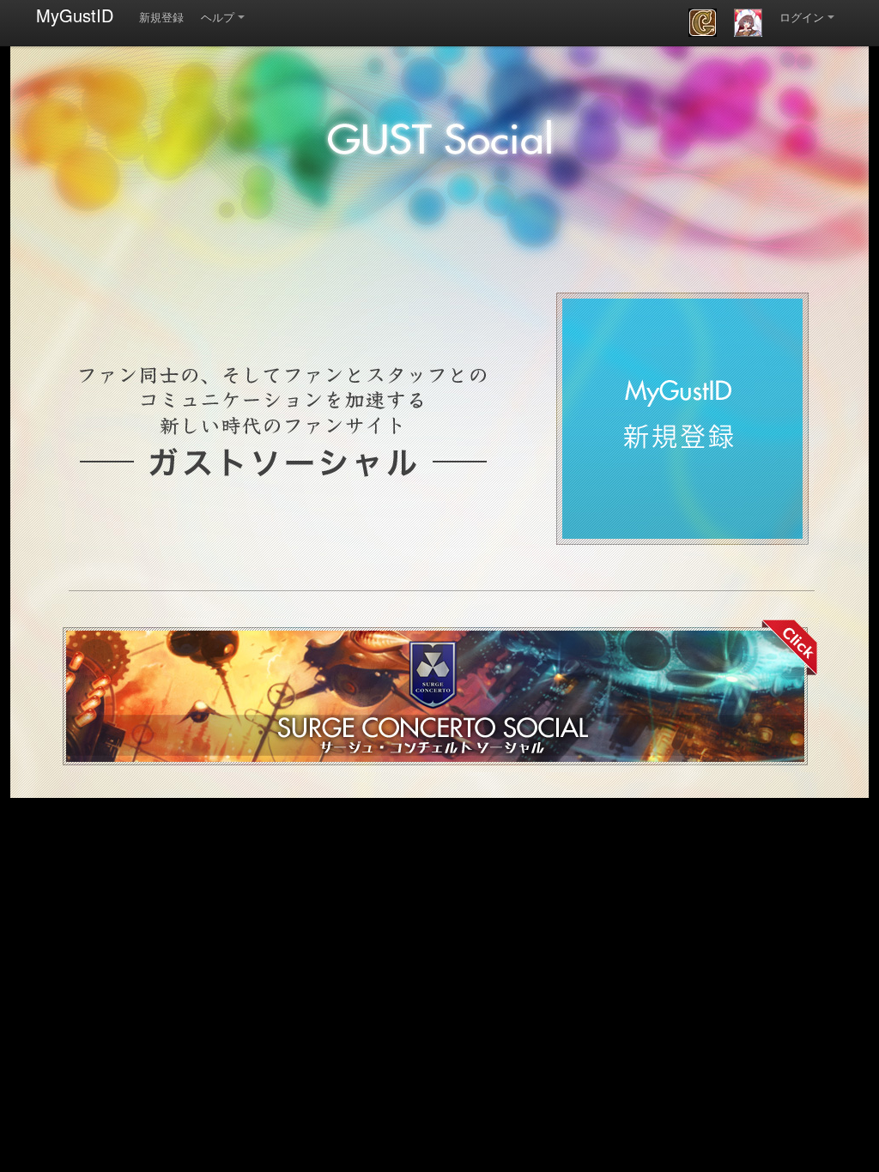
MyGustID (74, 15)
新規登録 (161, 17)
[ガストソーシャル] (702, 23)
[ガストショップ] (748, 23)
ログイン (801, 17)
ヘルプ (217, 17)
